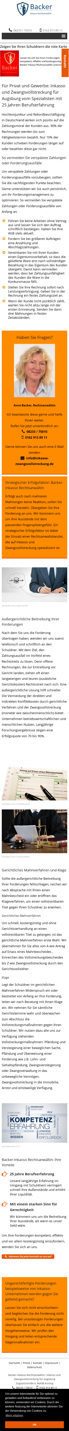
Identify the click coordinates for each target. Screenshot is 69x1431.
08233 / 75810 (22, 30)
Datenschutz (34, 1367)
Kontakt (65, 55)
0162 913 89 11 (51, 30)
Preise (26, 1363)
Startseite (14, 1363)
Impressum (51, 1363)
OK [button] (34, 1424)
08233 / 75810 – (25, 1387)
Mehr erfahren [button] (14, 1415)
